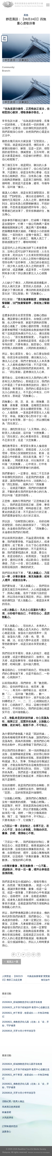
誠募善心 (6, 1131)
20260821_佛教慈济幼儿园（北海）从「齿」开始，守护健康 (25, 1024)
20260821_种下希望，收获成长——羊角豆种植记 (25, 1015)
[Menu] (48, 5)
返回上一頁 (12, 961)
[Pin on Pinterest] (33, 954)
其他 (26, 15)
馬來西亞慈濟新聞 (11, 1107)
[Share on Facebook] (18, 954)
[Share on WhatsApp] (13, 954)
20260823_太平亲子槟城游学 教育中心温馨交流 (25, 1007)
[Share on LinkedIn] (38, 954)
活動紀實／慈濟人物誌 (13, 1101)
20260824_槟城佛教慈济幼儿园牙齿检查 (22, 1002)
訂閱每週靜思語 (10, 1126)
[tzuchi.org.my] (23, 5)
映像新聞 (6, 1112)
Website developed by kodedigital (39, 1152)
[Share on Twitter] (23, 954)
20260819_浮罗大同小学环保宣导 (18, 1031)
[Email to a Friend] (28, 954)
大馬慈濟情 (7, 1117)
